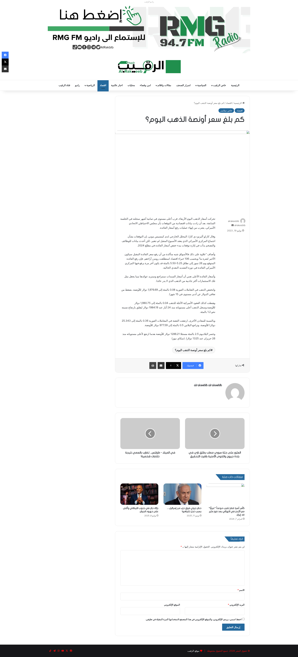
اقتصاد (103, 85)
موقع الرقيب (193, 650)
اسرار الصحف (183, 85)
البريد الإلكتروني (236, 604)
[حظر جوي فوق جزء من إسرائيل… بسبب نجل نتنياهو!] (182, 494)
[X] (5, 62)
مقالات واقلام (164, 85)
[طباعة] (152, 365)
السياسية (201, 85)
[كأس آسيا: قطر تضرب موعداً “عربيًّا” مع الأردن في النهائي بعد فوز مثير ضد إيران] (226, 494)
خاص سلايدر (226, 110)
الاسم (241, 590)
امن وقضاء (145, 85)
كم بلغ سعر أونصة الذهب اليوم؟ (193, 350)
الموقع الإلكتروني (172, 604)
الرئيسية (235, 85)
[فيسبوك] (5, 55)
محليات (131, 85)
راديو (77, 85)
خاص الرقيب (219, 85)
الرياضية (91, 85)
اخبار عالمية (117, 85)
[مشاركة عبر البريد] (161, 365)
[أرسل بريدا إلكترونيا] (232, 225)
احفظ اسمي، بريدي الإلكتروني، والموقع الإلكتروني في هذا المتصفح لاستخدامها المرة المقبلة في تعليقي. (193, 619)
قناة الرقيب (64, 85)
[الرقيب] (149, 66)
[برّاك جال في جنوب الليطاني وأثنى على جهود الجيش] (139, 494)
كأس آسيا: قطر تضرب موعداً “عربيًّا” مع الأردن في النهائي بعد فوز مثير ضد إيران (227, 511)
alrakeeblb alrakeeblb (208, 385)
